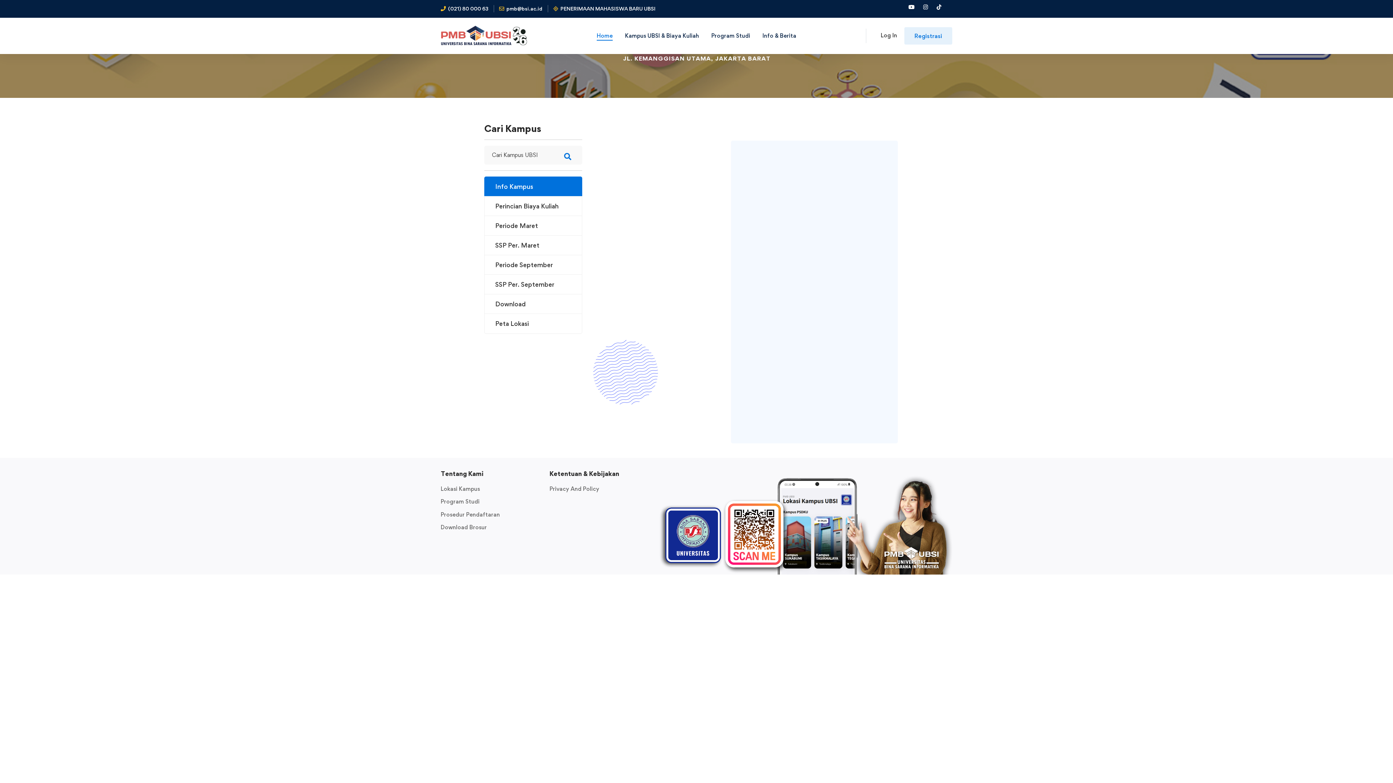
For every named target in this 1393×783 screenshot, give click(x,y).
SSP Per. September (524, 284)
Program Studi (460, 501)
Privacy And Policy (574, 488)
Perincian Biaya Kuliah (527, 206)
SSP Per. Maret (517, 245)
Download (510, 304)
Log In (889, 35)
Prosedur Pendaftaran (470, 514)
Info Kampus (514, 186)
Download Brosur (464, 527)
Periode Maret (516, 225)
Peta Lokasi (512, 323)
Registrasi (928, 36)
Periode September (524, 265)
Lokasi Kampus (460, 488)
